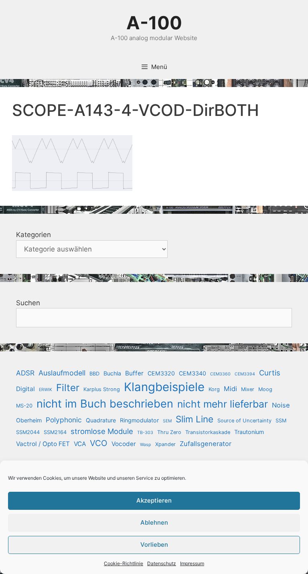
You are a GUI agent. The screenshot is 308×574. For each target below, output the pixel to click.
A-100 (154, 23)
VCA (80, 444)
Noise (281, 405)
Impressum (192, 563)
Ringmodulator (139, 420)
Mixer (247, 389)
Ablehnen (154, 522)
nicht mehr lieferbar (222, 404)
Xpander (165, 444)
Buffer (134, 373)
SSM (281, 421)
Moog (265, 389)
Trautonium (249, 431)
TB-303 (145, 432)
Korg (214, 389)
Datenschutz (161, 563)
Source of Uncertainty (244, 421)
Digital (25, 389)
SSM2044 (28, 432)
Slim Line (194, 419)
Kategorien (33, 235)
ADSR (25, 373)
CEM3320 (161, 373)
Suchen (28, 303)
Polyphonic (64, 420)
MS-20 (24, 406)
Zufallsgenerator (205, 444)
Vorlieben (154, 544)
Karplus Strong (101, 389)
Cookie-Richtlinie (123, 563)
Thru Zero (169, 432)
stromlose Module (102, 431)
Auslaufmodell (61, 373)
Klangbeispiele (164, 387)
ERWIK (45, 389)
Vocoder (123, 444)
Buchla (112, 373)
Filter (67, 387)
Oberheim (29, 420)
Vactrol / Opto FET (43, 444)
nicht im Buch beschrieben (104, 403)
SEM (167, 421)
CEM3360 (220, 374)
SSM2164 (55, 432)
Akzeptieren (154, 500)
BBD (94, 374)
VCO (98, 443)
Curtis (269, 372)
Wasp (145, 444)
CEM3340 (192, 373)
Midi (230, 389)
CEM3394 (245, 374)
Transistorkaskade (207, 432)
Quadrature (101, 420)
